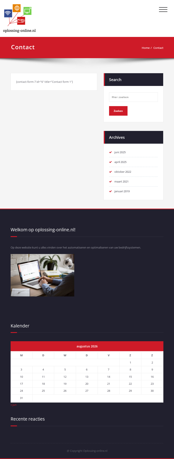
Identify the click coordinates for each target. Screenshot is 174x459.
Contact (158, 48)
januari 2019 (122, 191)
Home (146, 48)
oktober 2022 (122, 172)
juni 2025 (120, 152)
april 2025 (120, 162)
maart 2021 (121, 181)
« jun (14, 405)
